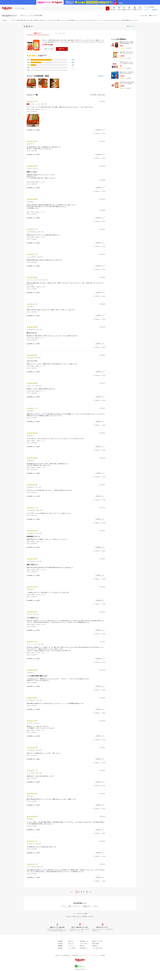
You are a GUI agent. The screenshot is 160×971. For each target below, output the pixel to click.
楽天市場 (4, 20)
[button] (119, 8)
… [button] (9, 20)
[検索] (107, 8)
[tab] (38, 33)
